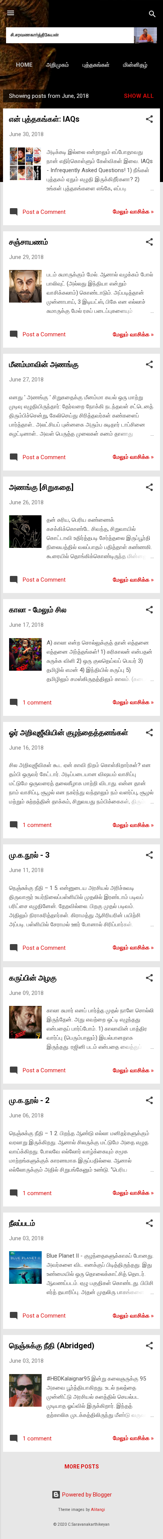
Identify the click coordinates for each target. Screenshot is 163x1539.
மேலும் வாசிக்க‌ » (133, 211)
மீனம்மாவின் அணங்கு (43, 364)
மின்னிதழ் (135, 64)
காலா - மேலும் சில (37, 609)
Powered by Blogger (86, 1494)
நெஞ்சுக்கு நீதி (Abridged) (51, 1345)
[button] (149, 120)
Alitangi (98, 1509)
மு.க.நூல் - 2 (29, 1100)
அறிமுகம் (57, 64)
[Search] (152, 15)
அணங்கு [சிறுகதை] (41, 487)
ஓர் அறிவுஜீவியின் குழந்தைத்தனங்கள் (68, 732)
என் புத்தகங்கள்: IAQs (44, 119)
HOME (24, 64)
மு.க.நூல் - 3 (29, 855)
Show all (139, 96)
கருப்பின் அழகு (32, 977)
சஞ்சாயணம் (28, 241)
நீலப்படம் (22, 1223)
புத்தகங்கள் (96, 64)
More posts (81, 1467)
